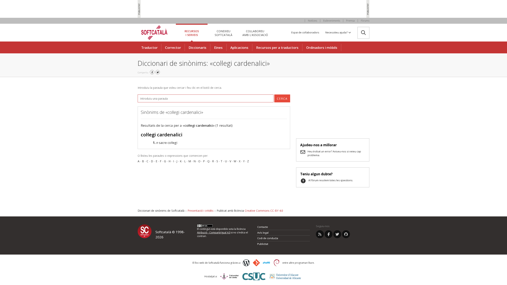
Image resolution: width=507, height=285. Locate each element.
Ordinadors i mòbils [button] (321, 47)
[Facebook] (329, 234)
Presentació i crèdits (200, 210)
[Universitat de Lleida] (229, 276)
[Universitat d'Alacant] (285, 276)
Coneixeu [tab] (223, 33)
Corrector (173, 47)
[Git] (256, 262)
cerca (282, 98)
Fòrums (365, 20)
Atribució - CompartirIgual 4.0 (213, 232)
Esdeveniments (331, 20)
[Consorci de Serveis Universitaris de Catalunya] (254, 276)
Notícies (312, 20)
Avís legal (263, 232)
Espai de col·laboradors (305, 32)
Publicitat (262, 244)
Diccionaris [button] (197, 47)
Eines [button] (218, 47)
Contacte (262, 227)
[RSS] (320, 234)
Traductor (149, 47)
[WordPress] (246, 262)
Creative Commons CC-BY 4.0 (264, 210)
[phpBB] (266, 263)
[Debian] (276, 262)
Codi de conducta (267, 238)
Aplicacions (239, 47)
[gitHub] (346, 234)
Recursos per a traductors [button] (277, 47)
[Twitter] (337, 234)
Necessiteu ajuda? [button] (336, 32)
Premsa (350, 20)
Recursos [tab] (192, 33)
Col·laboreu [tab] (255, 33)
